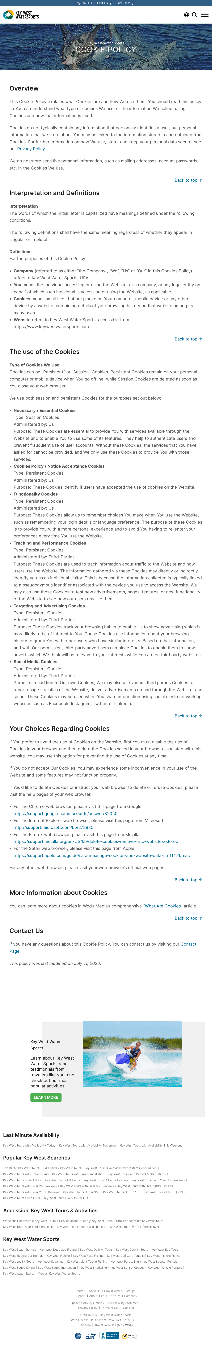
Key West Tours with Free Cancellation (78, 1174)
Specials (94, 1291)
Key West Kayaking (50, 1261)
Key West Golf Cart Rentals (125, 1255)
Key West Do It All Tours (96, 1249)
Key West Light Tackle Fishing (87, 1261)
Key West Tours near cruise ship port (81, 1226)
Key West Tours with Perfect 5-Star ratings (137, 1174)
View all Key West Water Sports (59, 1273)
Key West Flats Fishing (88, 1255)
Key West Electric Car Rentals (23, 1255)
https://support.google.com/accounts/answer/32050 (66, 813)
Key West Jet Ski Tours (18, 1261)
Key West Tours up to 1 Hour (22, 1180)
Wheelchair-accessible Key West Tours (29, 1221)
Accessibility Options (89, 1303)
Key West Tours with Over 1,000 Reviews (145, 1186)
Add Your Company (124, 1296)
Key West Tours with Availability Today (29, 1145)
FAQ (104, 1296)
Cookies (128, 1308)
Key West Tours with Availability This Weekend (151, 1145)
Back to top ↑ (189, 180)
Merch (81, 1291)
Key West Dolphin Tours (132, 1249)
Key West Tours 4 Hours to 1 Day (106, 1180)
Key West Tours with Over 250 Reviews (30, 1186)
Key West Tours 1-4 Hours (62, 1180)
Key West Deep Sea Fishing (58, 1249)
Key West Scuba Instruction (57, 1267)
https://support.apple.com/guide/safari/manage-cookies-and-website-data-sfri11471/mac (102, 855)
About (93, 1296)
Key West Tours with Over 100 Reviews (158, 1180)
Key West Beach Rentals (19, 1249)
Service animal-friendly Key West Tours (86, 1221)
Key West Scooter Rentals (159, 1261)
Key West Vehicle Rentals (165, 1267)
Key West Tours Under (81, 1192)
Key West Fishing (58, 1255)
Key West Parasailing (125, 1261)
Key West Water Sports (18, 1273)
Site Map (85, 1325)
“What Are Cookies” (162, 905)
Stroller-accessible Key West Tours (139, 1221)
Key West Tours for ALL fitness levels (135, 1226)
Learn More (46, 1097)
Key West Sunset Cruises (127, 1267)
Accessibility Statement (124, 1303)
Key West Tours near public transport (28, 1226)
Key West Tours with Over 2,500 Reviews (31, 1192)
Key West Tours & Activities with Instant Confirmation (121, 1168)
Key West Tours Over (21, 1198)
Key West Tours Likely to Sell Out (65, 1198)
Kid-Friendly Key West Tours (62, 1168)
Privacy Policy (31, 148)
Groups (130, 1291)
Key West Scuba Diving (19, 1267)
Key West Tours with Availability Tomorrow (87, 1145)
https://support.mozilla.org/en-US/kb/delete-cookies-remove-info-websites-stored (96, 841)
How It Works (113, 1291)
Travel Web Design (107, 1325)
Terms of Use (110, 1308)
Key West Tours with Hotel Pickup (26, 1174)
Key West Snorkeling (93, 1267)
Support (80, 1296)
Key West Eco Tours (165, 1249)
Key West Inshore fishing (163, 1255)
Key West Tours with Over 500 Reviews (87, 1186)
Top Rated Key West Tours (21, 1168)
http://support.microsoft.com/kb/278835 (53, 827)
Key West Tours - (121, 1192)
